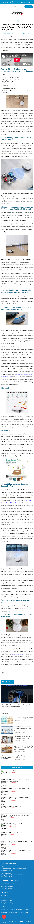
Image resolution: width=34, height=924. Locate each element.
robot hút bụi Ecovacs (18, 654)
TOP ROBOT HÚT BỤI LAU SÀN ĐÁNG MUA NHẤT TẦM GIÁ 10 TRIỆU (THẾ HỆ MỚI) (23, 747)
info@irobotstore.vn (23, 912)
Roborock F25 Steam (15, 806)
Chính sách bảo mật (6, 888)
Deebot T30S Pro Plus (15, 771)
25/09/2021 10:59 (9, 33)
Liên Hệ (3, 898)
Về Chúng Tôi (4, 895)
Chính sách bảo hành (7, 886)
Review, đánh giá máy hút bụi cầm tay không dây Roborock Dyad (15, 705)
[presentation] (28, 682)
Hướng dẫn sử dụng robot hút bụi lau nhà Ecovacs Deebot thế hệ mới (23, 728)
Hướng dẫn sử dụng (6, 900)
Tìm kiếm (29, 6)
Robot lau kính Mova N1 (15, 832)
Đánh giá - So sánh (24, 33)
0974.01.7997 (27, 2)
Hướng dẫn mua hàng (7, 903)
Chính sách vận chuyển (7, 883)
